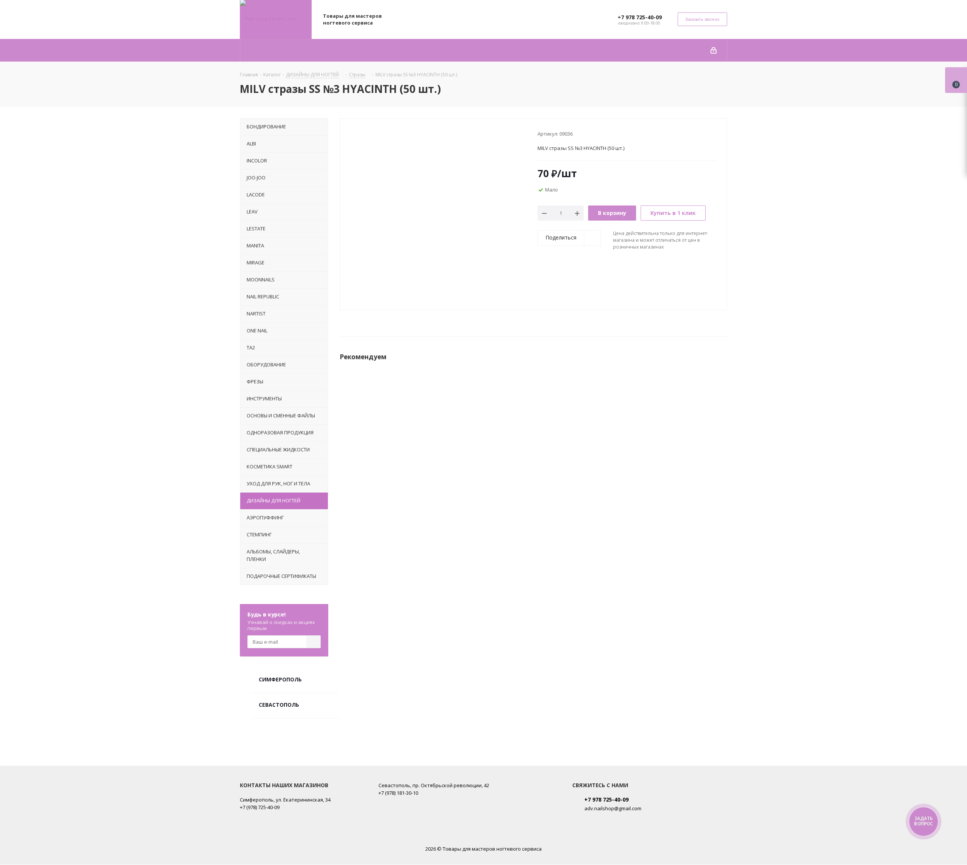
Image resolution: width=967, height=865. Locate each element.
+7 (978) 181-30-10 (398, 792)
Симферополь (280, 679)
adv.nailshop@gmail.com (612, 808)
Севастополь (279, 704)
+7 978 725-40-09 (640, 17)
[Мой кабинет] (713, 50)
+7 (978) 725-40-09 (260, 807)
